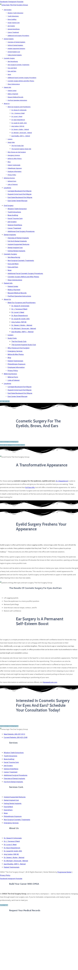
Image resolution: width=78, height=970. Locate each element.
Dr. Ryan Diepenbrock (18, 120)
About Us (7, 103)
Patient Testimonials (14, 165)
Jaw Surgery (11, 26)
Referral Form (12, 181)
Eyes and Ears (12, 71)
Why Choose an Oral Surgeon (17, 152)
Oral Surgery (7, 10)
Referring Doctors (9, 178)
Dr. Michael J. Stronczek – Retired (21, 133)
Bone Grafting (12, 19)
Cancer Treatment (13, 32)
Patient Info (7, 87)
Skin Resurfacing (13, 61)
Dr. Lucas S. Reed (16, 116)
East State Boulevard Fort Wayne (20, 197)
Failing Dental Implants (15, 55)
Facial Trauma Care (14, 23)
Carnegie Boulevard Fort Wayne (19, 191)
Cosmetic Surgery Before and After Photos (21, 81)
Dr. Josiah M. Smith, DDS (19, 123)
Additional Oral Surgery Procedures (18, 35)
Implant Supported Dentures (16, 48)
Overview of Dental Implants (16, 42)
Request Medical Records (15, 97)
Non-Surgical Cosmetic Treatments (18, 65)
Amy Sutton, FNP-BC (17, 126)
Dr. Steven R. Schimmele (18, 110)
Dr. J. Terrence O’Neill (17, 113)
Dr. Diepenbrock (62, 481)
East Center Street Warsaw (17, 201)
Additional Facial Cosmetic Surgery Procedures (22, 78)
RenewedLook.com (50, 682)
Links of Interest (13, 184)
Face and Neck (12, 68)
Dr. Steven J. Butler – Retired (20, 129)
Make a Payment (13, 94)
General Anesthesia (14, 29)
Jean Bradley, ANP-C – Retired (20, 136)
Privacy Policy (12, 175)
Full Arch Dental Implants (15, 45)
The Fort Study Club (17, 145)
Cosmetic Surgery (9, 58)
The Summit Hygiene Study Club (21, 149)
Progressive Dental (64, 872)
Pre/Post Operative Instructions (17, 100)
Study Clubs (11, 142)
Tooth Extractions (13, 16)
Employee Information (14, 171)
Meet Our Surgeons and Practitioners (19, 107)
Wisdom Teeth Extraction (15, 13)
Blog (9, 162)
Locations (7, 188)
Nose (9, 74)
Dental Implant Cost (14, 52)
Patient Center (12, 90)
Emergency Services (14, 155)
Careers (10, 139)
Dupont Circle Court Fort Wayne (19, 194)
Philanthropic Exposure (15, 168)
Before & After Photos (15, 158)
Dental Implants (9, 39)
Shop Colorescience (14, 84)
